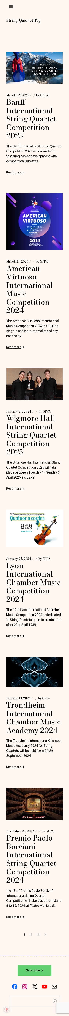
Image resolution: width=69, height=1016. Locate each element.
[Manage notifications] (7, 1009)
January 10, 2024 (18, 698)
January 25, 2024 (18, 559)
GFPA (42, 95)
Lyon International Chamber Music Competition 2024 (33, 582)
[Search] (55, 1001)
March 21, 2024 (17, 261)
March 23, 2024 (17, 95)
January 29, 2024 (18, 411)
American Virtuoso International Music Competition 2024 (29, 289)
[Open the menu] (11, 6)
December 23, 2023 (20, 831)
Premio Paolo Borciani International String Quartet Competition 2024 (31, 859)
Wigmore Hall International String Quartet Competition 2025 (31, 435)
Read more (13, 172)
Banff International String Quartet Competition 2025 (31, 118)
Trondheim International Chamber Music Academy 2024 (33, 717)
